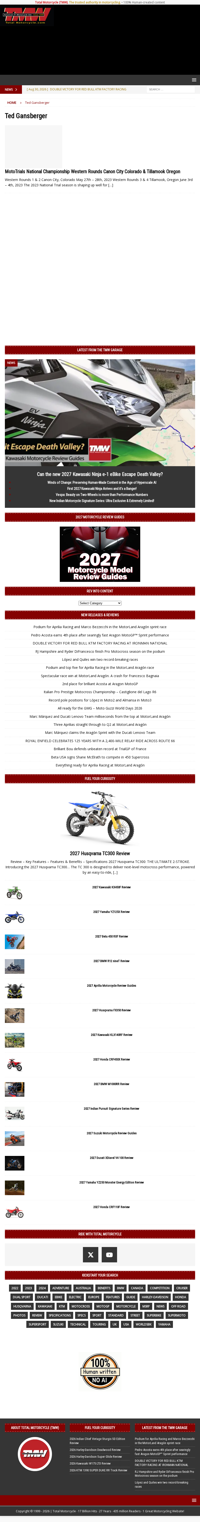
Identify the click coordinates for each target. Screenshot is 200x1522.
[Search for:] (170, 89)
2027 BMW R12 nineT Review (112, 961)
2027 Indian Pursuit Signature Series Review (111, 1108)
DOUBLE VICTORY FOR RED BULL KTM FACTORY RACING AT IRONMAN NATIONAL (100, 643)
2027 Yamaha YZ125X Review (111, 912)
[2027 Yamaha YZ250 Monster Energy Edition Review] (14, 1188)
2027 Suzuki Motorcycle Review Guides (112, 1133)
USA (126, 1324)
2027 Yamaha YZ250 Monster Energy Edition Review (112, 1182)
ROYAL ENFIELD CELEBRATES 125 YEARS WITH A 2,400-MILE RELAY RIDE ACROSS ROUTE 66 (100, 740)
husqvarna (22, 1306)
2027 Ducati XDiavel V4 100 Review (111, 1158)
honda (180, 1297)
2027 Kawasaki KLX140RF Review (111, 1035)
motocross (81, 1306)
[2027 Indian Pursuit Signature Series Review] (14, 1114)
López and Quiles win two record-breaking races (100, 659)
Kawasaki (45, 1306)
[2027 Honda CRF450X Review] (14, 1065)
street (135, 1315)
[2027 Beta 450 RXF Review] (14, 942)
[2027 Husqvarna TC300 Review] (100, 818)
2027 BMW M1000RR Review (111, 1084)
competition (160, 1288)
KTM (62, 1306)
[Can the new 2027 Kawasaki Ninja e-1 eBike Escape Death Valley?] (100, 463)
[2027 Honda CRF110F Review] (14, 1212)
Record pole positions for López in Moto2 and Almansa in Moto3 (100, 700)
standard (116, 1315)
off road (178, 1306)
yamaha (164, 1324)
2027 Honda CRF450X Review (111, 1059)
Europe (93, 1297)
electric (75, 1297)
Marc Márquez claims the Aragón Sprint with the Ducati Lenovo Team (100, 732)
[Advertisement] (126, 40)
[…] (110, 185)
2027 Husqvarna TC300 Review (100, 853)
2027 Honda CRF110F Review (111, 1207)
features (113, 1297)
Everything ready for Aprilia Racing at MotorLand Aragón (100, 765)
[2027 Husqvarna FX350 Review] (14, 1015)
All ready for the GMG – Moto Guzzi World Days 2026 (100, 708)
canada (137, 1288)
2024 (42, 1288)
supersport (37, 1324)
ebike (58, 1297)
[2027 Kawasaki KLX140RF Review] (14, 1040)
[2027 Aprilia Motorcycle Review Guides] (14, 991)
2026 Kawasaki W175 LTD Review (90, 1463)
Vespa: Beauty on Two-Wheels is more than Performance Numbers (102, 495)
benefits (104, 1288)
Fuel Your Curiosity (100, 779)
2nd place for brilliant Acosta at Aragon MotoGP (100, 683)
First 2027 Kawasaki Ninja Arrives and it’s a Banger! (102, 489)
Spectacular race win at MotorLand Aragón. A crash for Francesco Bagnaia (100, 675)
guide (130, 1297)
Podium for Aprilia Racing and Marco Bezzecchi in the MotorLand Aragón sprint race (100, 626)
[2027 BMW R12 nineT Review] (14, 966)
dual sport (21, 1297)
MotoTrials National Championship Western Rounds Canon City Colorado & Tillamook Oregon (92, 171)
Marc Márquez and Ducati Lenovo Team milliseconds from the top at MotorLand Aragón (100, 716)
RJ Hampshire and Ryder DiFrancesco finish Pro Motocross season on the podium (100, 651)
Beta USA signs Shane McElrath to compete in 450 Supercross (100, 757)
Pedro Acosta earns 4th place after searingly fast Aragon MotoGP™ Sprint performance (100, 635)
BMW (120, 1288)
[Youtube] (109, 1254)
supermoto (177, 1315)
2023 (28, 1288)
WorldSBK (143, 1324)
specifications (60, 1315)
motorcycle (126, 1306)
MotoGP (103, 1306)
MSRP (146, 1306)
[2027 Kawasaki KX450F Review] (14, 892)
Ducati (42, 1297)
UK (115, 1324)
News (160, 1306)
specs (82, 1315)
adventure (60, 1288)
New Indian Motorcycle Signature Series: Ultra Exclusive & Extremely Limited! (102, 501)
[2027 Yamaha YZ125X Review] (14, 917)
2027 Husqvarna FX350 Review (111, 1010)
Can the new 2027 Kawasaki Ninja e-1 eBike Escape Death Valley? (100, 474)
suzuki (58, 1324)
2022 (14, 1288)
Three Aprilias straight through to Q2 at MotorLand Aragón (100, 724)
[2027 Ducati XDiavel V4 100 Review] (14, 1163)
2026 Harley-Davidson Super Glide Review (96, 1456)
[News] (33, 146)
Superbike (154, 1315)
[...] (115, 872)
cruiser (182, 1288)
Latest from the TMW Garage (100, 350)
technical (78, 1324)
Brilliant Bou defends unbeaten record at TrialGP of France (100, 749)
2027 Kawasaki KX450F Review (111, 887)
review (37, 1315)
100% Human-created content (144, 2)
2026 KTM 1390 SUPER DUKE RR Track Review (98, 1470)
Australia (83, 1288)
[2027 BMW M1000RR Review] (14, 1089)
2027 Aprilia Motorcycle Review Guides (111, 985)
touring (99, 1324)
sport (96, 1315)
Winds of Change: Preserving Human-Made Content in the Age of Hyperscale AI (102, 482)
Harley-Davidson (155, 1297)
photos (19, 1315)
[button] (193, 80)
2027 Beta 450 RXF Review (111, 936)
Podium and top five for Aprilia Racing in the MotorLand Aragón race (100, 667)
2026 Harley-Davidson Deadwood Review (95, 1450)
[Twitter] (90, 1254)
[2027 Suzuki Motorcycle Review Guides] (14, 1138)
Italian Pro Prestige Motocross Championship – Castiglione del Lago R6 (100, 692)
